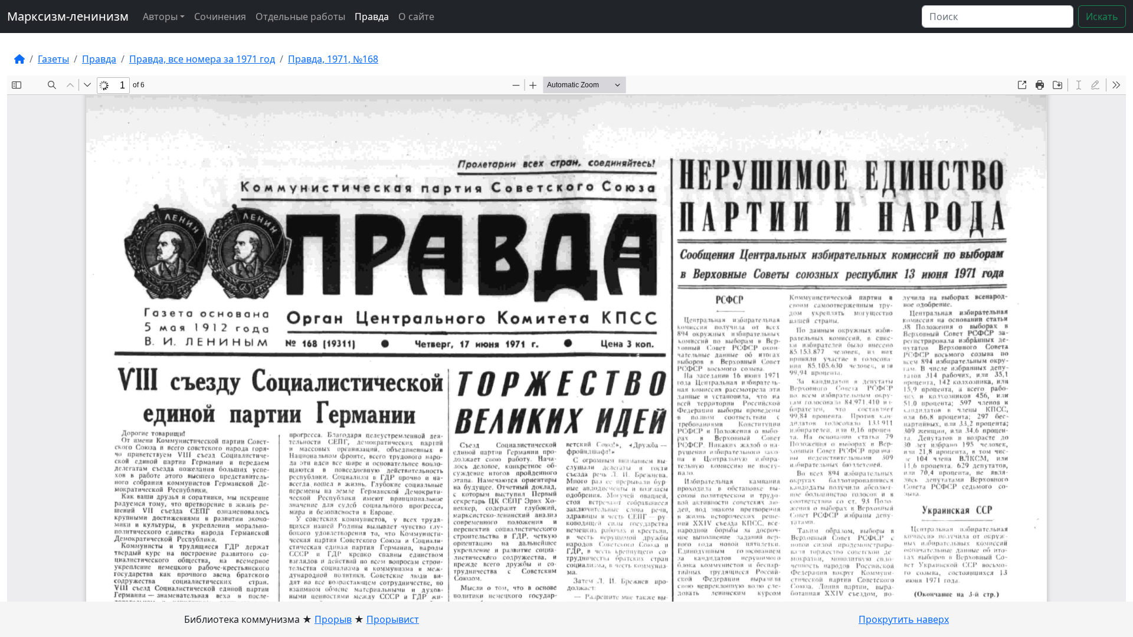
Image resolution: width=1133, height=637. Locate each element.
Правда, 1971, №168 (333, 58)
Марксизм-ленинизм (68, 16)
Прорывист (392, 619)
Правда (372, 16)
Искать (1102, 16)
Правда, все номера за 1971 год (202, 58)
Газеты (53, 58)
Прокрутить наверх (904, 619)
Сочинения (220, 16)
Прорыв (333, 619)
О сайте (416, 16)
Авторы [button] (160, 16)
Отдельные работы (300, 16)
